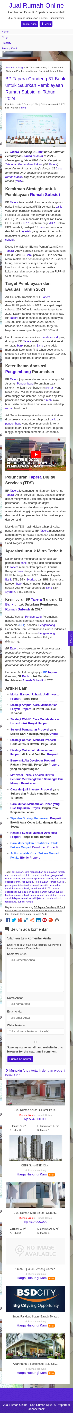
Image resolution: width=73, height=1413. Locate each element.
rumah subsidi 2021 (41, 888)
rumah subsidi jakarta (32, 898)
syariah (26, 231)
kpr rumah (27, 878)
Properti (15, 698)
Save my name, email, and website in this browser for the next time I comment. (35, 1049)
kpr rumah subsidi (43, 878)
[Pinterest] (44, 921)
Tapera (14, 152)
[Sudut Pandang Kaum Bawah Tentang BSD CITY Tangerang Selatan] (35, 1298)
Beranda (10, 67)
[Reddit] (32, 921)
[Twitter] (14, 921)
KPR (26, 223)
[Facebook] (8, 921)
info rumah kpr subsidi (38, 875)
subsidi (18, 176)
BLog (4, 37)
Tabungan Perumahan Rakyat (23, 164)
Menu (47, 23)
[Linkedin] (38, 921)
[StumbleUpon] (50, 921)
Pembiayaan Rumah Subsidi (50, 882)
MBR (19, 181)
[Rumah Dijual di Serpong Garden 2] (35, 1251)
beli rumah (17, 872)
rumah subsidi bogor (25, 895)
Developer (36, 760)
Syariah (31, 579)
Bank (40, 152)
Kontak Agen (29, 23)
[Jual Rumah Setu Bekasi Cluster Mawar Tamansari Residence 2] (35, 1195)
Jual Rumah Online (36, 5)
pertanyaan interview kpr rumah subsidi (26, 885)
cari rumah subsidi (15, 875)
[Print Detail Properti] (56, 921)
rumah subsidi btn (47, 895)
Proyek (15, 709)
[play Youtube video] (36, 454)
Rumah (27, 156)
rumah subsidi (21, 888)
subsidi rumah (25, 901)
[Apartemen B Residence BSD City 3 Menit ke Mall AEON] (35, 1346)
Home (5, 31)
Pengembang (18, 371)
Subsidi (38, 156)
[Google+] (20, 921)
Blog (20, 67)
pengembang (13, 423)
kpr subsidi (27, 882)
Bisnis (24, 857)
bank (59, 168)
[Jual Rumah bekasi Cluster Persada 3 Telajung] (35, 1092)
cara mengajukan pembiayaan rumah (44, 872)
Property (6, 42)
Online (53, 733)
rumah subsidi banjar (35, 892)
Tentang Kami (9, 48)
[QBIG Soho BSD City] (35, 1147)
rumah (9, 176)
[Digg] (26, 921)
